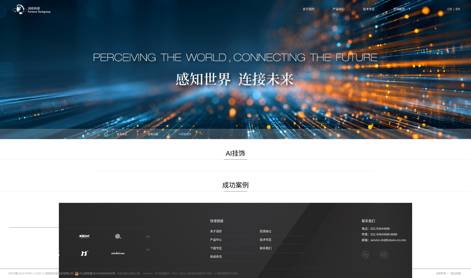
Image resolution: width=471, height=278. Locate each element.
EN (458, 9)
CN (449, 9)
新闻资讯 (216, 256)
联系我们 (266, 248)
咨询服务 (399, 9)
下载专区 (216, 248)
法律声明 (441, 273)
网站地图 (456, 273)
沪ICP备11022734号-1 (21, 273)
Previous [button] (148, 237)
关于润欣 (308, 9)
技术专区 (369, 9)
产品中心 (339, 9)
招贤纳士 (266, 231)
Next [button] (148, 250)
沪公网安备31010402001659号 (97, 273)
